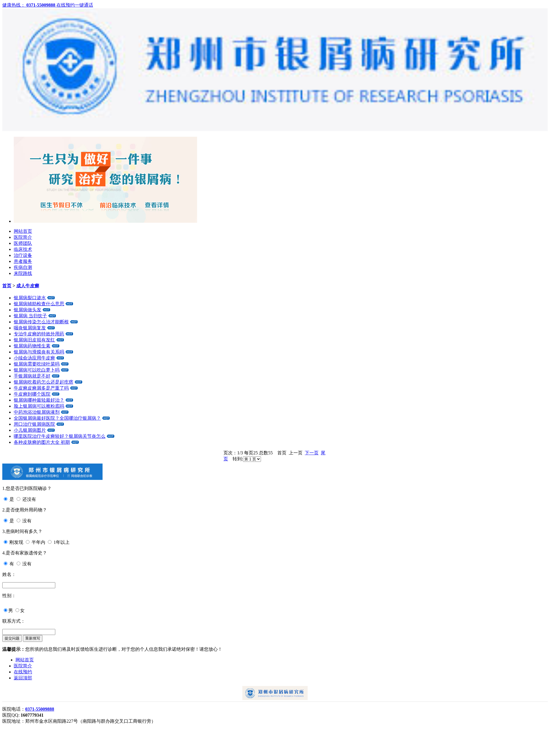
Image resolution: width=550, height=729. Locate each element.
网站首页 (23, 231)
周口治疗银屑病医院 (34, 424)
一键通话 (84, 5)
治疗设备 (23, 255)
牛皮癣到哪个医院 (32, 394)
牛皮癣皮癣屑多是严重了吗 (41, 388)
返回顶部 (23, 677)
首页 (6, 285)
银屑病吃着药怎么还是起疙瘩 (43, 382)
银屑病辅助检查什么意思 (39, 303)
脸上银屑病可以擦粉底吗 (39, 406)
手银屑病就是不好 (32, 376)
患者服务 (23, 261)
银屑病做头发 (27, 309)
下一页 (312, 452)
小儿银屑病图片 (30, 430)
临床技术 (23, 249)
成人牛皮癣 (27, 285)
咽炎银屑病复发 (30, 327)
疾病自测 (23, 267)
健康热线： (29, 5)
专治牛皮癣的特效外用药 (39, 333)
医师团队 (23, 243)
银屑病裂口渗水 (30, 297)
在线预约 (65, 5)
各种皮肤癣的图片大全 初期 (42, 442)
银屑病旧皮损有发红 (34, 339)
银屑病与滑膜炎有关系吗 (39, 351)
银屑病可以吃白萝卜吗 (37, 370)
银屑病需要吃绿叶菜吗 (37, 363)
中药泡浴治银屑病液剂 (37, 412)
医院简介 (23, 237)
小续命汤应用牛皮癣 (34, 357)
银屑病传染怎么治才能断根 (41, 321)
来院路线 (23, 273)
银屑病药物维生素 (32, 345)
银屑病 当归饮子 (30, 315)
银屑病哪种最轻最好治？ (39, 400)
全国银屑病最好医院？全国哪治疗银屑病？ (57, 418)
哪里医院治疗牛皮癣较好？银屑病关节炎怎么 (59, 436)
